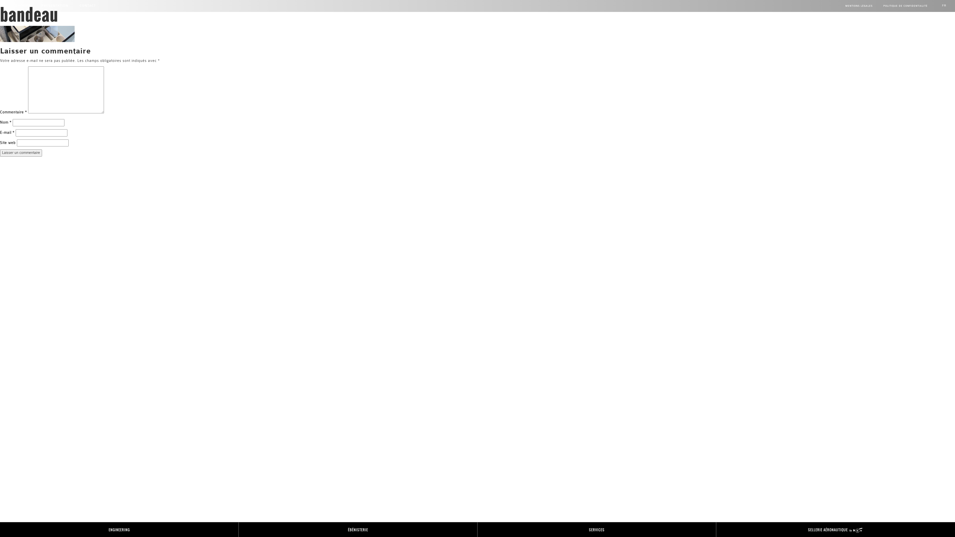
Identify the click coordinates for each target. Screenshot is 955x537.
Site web (8, 143)
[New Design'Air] (477, 15)
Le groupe (20, 5)
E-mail (7, 133)
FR (944, 5)
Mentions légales (859, 6)
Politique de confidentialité (905, 6)
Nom (5, 122)
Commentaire (13, 112)
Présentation (55, 5)
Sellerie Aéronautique (828, 529)
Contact (88, 5)
